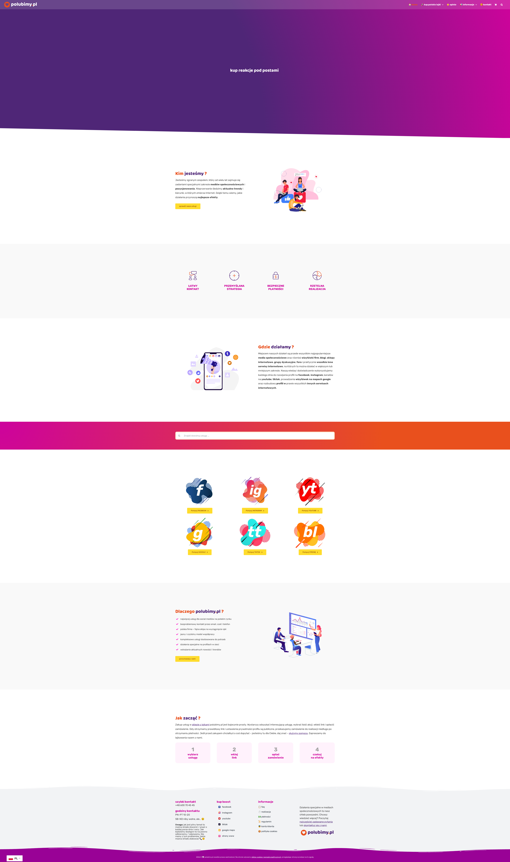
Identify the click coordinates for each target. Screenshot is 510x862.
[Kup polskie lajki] (192, 752)
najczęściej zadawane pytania (316, 821)
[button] (502, 4)
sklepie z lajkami (200, 724)
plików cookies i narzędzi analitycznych (266, 857)
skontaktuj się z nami (315, 825)
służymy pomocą (298, 733)
